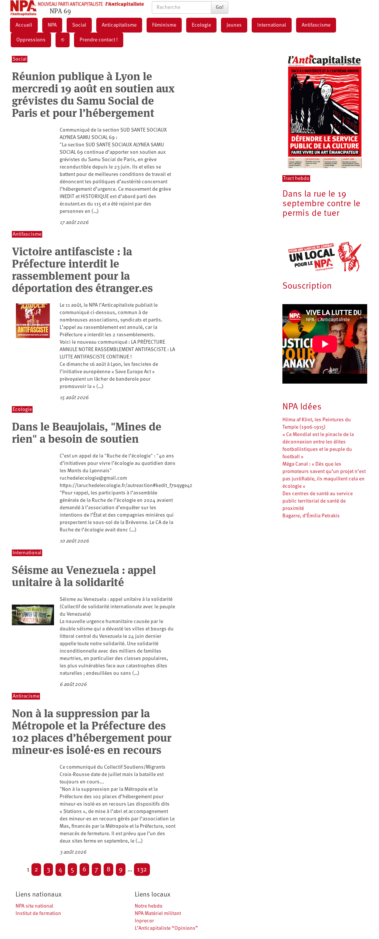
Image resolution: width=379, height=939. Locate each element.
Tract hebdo (296, 178)
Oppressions (31, 39)
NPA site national (34, 906)
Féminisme (164, 25)
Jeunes (234, 25)
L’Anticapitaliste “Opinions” (166, 928)
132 (142, 869)
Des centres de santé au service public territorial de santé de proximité (317, 501)
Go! (220, 7)
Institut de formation (38, 913)
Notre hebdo (148, 906)
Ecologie (201, 25)
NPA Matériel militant (158, 913)
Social (79, 25)
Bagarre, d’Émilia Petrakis (311, 515)
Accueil (24, 25)
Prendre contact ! (99, 39)
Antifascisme (316, 25)
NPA (52, 25)
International (271, 25)
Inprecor (144, 920)
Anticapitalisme (119, 25)
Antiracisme (26, 696)
